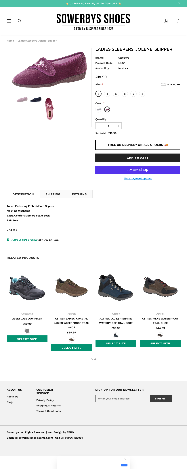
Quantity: (101, 119)
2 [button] (95, 359)
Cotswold (27, 313)
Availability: (102, 68)
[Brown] (71, 339)
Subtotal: (101, 133)
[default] (124, 465)
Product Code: (104, 62)
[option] (49, 70)
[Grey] (27, 331)
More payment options (138, 178)
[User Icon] (166, 21)
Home (10, 40)
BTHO (70, 432)
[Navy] (116, 335)
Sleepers (123, 57)
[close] (179, 3)
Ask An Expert (49, 239)
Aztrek (72, 313)
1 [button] (92, 359)
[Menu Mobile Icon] (9, 21)
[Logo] (93, 21)
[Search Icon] (19, 21)
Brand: (99, 57)
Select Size (27, 339)
